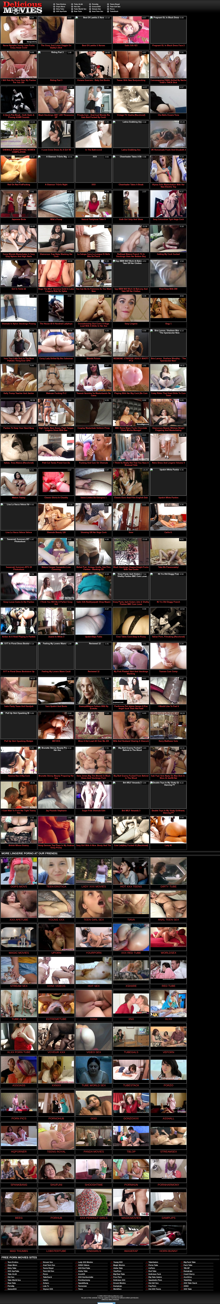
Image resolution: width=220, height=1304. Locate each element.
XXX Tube (188, 1289)
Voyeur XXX (48, 1289)
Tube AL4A (78, 4)
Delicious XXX (119, 1280)
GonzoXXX (96, 6)
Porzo (112, 9)
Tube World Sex (80, 9)
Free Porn (117, 1277)
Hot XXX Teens (154, 1289)
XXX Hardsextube (85, 1277)
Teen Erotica (61, 4)
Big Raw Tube (119, 1274)
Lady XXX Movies (85, 1262)
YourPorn (117, 1271)
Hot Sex (77, 6)
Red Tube (152, 1271)
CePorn (151, 1268)
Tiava (80, 1289)
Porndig (95, 4)
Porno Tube (153, 1265)
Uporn (45, 1280)
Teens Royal (115, 4)
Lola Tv (46, 1286)
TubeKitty (188, 1280)
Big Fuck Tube (190, 1262)
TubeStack (114, 11)
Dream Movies (119, 1283)
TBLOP (187, 1268)
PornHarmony (84, 1280)
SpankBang (83, 1283)
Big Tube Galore (155, 1277)
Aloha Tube (83, 1271)
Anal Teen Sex (97, 11)
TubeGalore (153, 1262)
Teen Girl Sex (115, 6)
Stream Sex (96, 9)
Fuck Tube (188, 1265)
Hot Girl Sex (153, 1283)
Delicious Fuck (154, 1274)
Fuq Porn (152, 1286)
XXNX (186, 1286)
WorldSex (117, 1289)
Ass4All (81, 1274)
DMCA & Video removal (110, 1299)
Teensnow (82, 1286)
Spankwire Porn (155, 1280)
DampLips (117, 1286)
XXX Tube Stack (190, 1283)
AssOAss (188, 1277)
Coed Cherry (189, 1274)
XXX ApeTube (61, 11)
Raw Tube (78, 11)
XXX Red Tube (84, 1268)
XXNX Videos (83, 1265)
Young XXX (118, 1262)
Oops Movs (60, 6)
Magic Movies (119, 1265)
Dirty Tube (60, 9)
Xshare (46, 1283)
